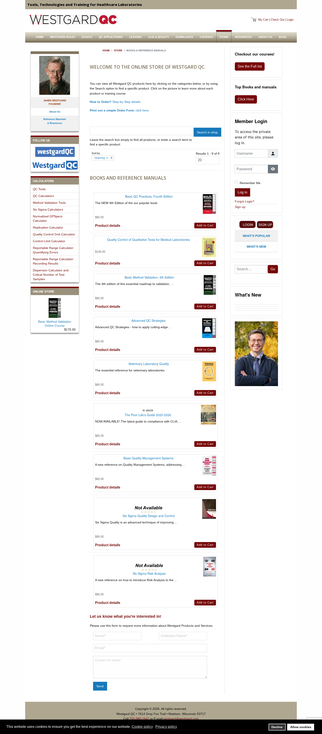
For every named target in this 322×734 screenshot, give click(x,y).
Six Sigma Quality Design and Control (149, 516)
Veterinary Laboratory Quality (148, 364)
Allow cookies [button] (300, 727)
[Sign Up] (265, 224)
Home (40, 37)
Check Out (277, 19)
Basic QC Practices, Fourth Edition (149, 196)
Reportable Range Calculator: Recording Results (53, 261)
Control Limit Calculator (49, 241)
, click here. (120, 110)
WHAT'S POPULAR (256, 236)
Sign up (240, 207)
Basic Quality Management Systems (148, 458)
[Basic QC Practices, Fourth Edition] (209, 204)
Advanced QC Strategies (148, 320)
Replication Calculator (48, 227)
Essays (87, 37)
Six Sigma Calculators (48, 209)
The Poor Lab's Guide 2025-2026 (148, 415)
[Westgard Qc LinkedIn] (55, 165)
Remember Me (250, 183)
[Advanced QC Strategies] (209, 328)
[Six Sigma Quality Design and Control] (209, 508)
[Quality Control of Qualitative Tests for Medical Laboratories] (209, 247)
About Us (265, 37)
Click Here (246, 99)
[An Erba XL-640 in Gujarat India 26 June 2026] (256, 311)
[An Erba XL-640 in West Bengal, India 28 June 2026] (256, 309)
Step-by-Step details (115, 102)
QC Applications (111, 37)
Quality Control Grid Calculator (54, 234)
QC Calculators (43, 196)
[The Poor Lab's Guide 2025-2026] (208, 414)
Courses (206, 37)
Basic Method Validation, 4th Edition (149, 277)
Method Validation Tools (49, 202)
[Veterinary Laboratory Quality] (209, 371)
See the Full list (250, 66)
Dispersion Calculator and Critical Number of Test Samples (51, 275)
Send (100, 686)
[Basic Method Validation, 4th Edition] (210, 284)
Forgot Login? (244, 201)
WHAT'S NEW (256, 246)
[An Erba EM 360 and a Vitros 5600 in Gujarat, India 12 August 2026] (256, 303)
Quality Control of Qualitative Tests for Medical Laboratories (148, 239)
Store (223, 37)
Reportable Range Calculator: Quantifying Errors (53, 250)
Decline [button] (277, 727)
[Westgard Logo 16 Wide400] (73, 19)
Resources (243, 37)
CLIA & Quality (158, 37)
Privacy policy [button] (166, 727)
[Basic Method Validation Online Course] (55, 307)
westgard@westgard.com (181, 718)
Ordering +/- (101, 157)
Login (290, 19)
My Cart (263, 19)
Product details (107, 225)
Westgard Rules (62, 37)
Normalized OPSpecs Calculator (47, 218)
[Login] (247, 224)
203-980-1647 (139, 718)
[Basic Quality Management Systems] (209, 465)
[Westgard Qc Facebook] (55, 152)
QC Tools (39, 189)
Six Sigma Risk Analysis (149, 573)
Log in (242, 192)
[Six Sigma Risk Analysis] (209, 566)
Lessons (135, 37)
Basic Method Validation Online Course (54, 323)
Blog (282, 37)
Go (273, 269)
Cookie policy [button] (142, 727)
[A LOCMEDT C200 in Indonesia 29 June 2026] (256, 307)
